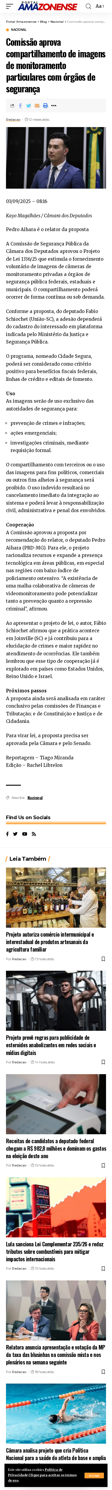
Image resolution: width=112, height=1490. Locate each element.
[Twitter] (15, 834)
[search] (88, 6)
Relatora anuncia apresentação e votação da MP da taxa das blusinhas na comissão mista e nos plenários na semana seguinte (55, 1354)
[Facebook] (7, 834)
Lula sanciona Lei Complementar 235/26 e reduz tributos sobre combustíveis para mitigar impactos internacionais (54, 1251)
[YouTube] (24, 834)
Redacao (13, 119)
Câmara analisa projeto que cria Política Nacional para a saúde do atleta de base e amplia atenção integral (56, 1457)
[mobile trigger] (11, 6)
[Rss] (34, 834)
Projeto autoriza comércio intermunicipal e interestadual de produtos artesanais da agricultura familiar (50, 941)
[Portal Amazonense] (47, 6)
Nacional (18, 29)
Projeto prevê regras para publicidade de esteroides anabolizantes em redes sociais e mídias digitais (51, 1044)
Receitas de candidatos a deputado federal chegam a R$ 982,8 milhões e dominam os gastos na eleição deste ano (56, 1148)
